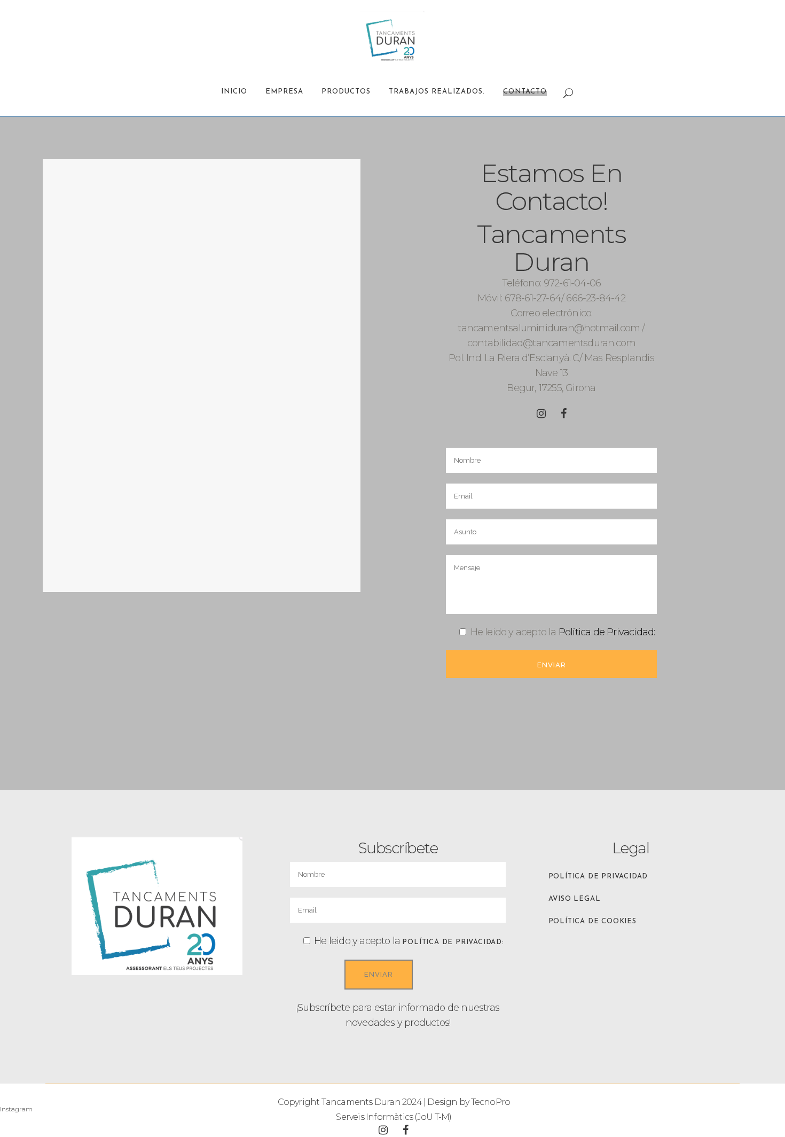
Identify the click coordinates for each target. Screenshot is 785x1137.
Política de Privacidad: (607, 632)
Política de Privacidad (598, 876)
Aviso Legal (574, 898)
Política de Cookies (592, 921)
